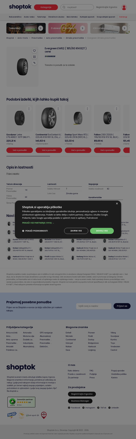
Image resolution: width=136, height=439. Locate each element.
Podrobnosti (92, 218)
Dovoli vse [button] (102, 230)
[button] (68, 223)
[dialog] (68, 219)
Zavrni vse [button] (76, 230)
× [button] (117, 204)
